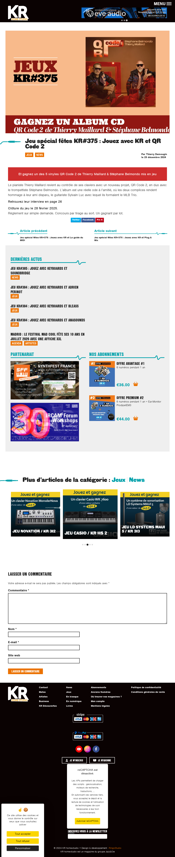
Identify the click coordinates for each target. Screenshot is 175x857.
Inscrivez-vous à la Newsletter (87, 831)
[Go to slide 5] (92, 544)
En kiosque (72, 696)
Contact (43, 687)
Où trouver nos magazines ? (106, 696)
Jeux (29, 155)
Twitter (76, 219)
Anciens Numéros (100, 692)
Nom (12, 629)
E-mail (13, 642)
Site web (14, 655)
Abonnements (98, 687)
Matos (42, 692)
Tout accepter (23, 834)
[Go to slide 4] (90, 544)
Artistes (30, 343)
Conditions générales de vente (148, 692)
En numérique (74, 701)
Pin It (100, 219)
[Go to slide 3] (126, 20)
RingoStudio (115, 848)
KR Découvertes (48, 705)
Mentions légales (100, 705)
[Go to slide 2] (124, 20)
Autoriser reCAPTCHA (87, 821)
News (39, 155)
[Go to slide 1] (122, 20)
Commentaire (18, 590)
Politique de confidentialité (146, 687)
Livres (69, 705)
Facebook (88, 219)
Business (44, 701)
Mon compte (98, 701)
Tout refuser (23, 841)
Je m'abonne (104, 760)
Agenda (16, 343)
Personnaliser (22, 848)
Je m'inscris (76, 760)
